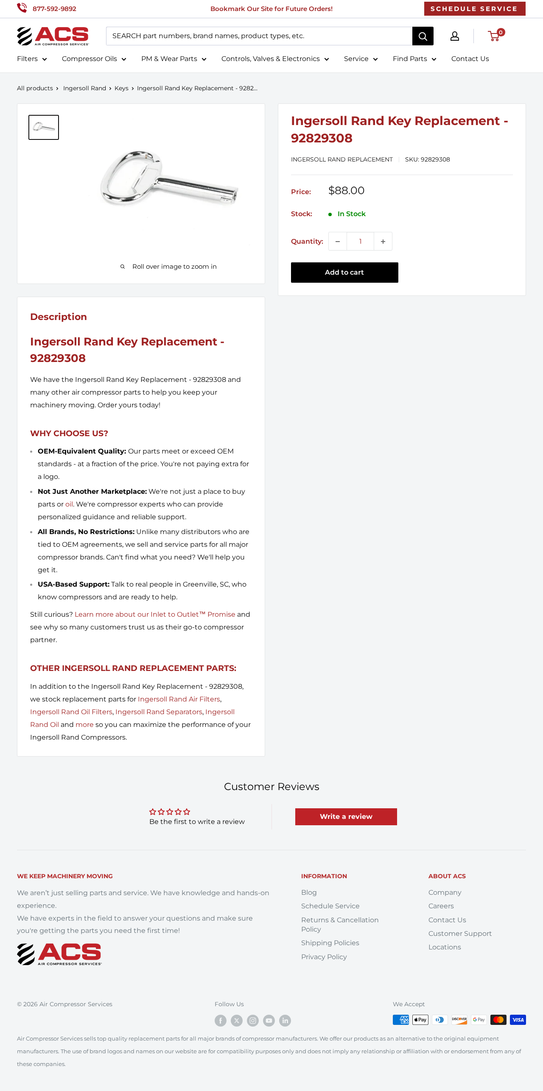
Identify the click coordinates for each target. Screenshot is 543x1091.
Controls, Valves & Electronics (270, 59)
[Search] (423, 36)
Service (356, 59)
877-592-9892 (54, 9)
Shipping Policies (330, 943)
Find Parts (410, 59)
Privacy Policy (324, 957)
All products (35, 88)
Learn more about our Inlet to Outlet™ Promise (155, 614)
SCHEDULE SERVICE (474, 9)
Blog (309, 892)
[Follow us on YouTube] (269, 1021)
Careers (441, 906)
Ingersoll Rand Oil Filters (71, 712)
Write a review (346, 817)
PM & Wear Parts (169, 59)
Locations (444, 947)
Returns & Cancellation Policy (340, 924)
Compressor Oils (89, 59)
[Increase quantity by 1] (383, 241)
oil (69, 504)
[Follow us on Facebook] (221, 1021)
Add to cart (344, 273)
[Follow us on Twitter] (237, 1021)
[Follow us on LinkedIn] (285, 1021)
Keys (122, 88)
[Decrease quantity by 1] (338, 241)
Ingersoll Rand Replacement (342, 160)
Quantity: (307, 241)
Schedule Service (330, 906)
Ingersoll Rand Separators (158, 712)
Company (445, 892)
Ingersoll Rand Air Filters (179, 699)
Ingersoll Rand (84, 88)
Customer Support (460, 934)
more (85, 725)
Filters (27, 59)
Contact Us (470, 59)
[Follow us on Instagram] (253, 1021)
